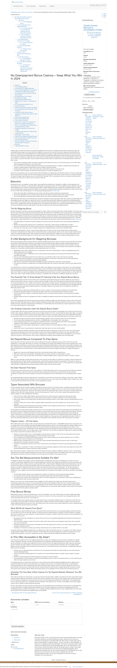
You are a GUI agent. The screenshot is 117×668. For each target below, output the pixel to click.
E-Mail (42, 602)
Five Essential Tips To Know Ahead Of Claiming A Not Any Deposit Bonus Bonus (26, 30)
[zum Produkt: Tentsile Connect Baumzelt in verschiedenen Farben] (94, 38)
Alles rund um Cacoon (27, 12)
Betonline (20, 20)
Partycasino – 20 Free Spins (22, 134)
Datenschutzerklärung (80, 662)
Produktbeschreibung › (94, 92)
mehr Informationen (78, 666)
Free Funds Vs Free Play (21, 120)
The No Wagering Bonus (21, 87)
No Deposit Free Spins (21, 98)
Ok (70, 666)
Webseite (61, 602)
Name (12, 602)
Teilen (104, 14)
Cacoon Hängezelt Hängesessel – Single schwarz (97, 116)
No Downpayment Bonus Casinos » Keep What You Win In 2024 (23, 17)
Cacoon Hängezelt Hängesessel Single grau (98, 137)
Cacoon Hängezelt (31, 6)
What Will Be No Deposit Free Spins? (25, 59)
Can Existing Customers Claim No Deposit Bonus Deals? (25, 36)
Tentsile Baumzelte (18, 6)
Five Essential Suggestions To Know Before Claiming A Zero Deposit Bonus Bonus (26, 90)
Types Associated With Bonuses (23, 99)
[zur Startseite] (17, 2)
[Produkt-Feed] (86, 635)
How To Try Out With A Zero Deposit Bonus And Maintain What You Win (26, 125)
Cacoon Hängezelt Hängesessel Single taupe (99, 193)
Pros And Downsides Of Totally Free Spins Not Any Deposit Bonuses (25, 138)
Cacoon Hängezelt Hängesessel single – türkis (99, 163)
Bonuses (17, 144)
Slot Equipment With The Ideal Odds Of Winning (24, 593)
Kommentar (14, 607)
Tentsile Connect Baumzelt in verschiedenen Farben (92, 27)
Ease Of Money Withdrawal (22, 118)
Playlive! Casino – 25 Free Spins (26, 49)
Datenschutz (17, 640)
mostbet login (56, 190)
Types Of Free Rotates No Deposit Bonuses (26, 136)
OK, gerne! (72, 662)
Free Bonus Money (23, 57)
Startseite (15, 647)
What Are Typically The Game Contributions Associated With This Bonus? (26, 141)
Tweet (104, 15)
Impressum (17, 637)
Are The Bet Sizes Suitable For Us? (24, 104)
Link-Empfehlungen (19, 648)
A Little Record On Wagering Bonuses (24, 88)
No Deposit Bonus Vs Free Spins (23, 96)
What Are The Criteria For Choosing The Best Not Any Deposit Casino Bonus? (25, 122)
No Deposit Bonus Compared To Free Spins (23, 40)
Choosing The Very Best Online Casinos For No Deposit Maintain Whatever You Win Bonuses (26, 68)
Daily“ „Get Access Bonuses (22, 117)
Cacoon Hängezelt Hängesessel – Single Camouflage (97, 156)
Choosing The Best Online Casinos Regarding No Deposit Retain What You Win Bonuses (26, 113)
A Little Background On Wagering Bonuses (24, 25)
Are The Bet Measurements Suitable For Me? (24, 53)
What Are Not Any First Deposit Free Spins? (26, 107)
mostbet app (78, 219)
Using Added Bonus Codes (22, 146)
